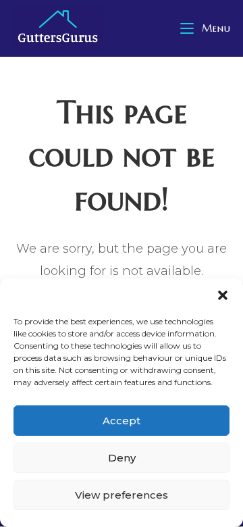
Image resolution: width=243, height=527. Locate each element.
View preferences (121, 494)
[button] (223, 295)
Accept (121, 420)
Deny (122, 457)
